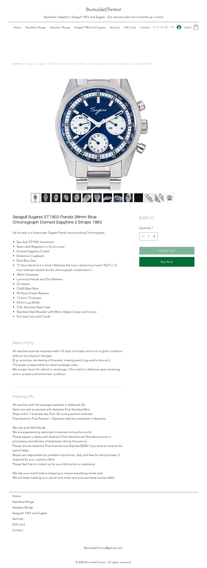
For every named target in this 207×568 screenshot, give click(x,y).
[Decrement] (142, 236)
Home (17, 64)
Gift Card (18, 524)
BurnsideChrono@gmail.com (103, 548)
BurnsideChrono (95, 562)
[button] (195, 27)
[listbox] (163, 27)
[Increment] (154, 236)
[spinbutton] (148, 236)
